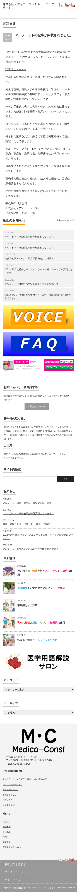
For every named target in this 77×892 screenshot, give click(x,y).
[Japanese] (61, 4)
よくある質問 (9, 805)
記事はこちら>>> (15, 69)
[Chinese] (74, 4)
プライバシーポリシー (17, 872)
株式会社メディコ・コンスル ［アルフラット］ (35, 888)
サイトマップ (12, 879)
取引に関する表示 (15, 864)
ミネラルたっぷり (10, 789)
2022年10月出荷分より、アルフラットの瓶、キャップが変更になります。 (38, 271)
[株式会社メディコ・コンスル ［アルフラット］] (30, 6)
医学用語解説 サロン (12, 847)
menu (68, 4)
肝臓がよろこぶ (9, 795)
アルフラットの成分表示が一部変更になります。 (30, 236)
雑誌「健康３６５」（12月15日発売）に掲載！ (29, 258)
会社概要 (7, 832)
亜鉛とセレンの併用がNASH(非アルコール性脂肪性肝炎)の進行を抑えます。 (37, 296)
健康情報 (7, 842)
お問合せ (7, 837)
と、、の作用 (41, 622)
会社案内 (7, 827)
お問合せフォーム (36, 406)
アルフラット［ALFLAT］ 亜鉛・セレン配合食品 (25, 779)
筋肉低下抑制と (37, 639)
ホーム (6, 821)
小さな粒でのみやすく (12, 784)
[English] (66, 859)
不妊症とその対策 (27, 605)
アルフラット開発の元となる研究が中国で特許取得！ (32, 284)
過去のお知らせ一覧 (65, 220)
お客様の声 (8, 800)
